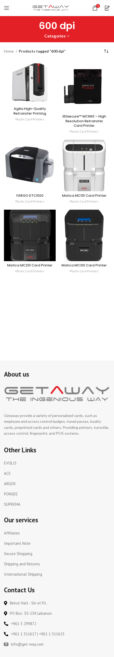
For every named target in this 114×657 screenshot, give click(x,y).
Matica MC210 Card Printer (29, 265)
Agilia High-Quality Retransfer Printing (30, 111)
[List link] (57, 463)
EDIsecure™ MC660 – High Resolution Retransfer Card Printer (84, 121)
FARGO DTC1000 (29, 195)
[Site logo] (50, 7)
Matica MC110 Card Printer (84, 195)
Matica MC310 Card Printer (84, 265)
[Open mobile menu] (6, 8)
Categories (54, 36)
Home (9, 51)
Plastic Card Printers (29, 119)
